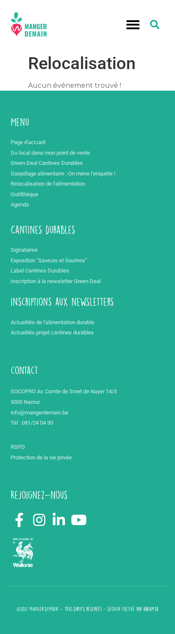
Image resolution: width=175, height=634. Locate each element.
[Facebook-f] (19, 520)
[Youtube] (79, 520)
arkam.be (151, 609)
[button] (133, 25)
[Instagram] (39, 520)
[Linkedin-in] (59, 520)
